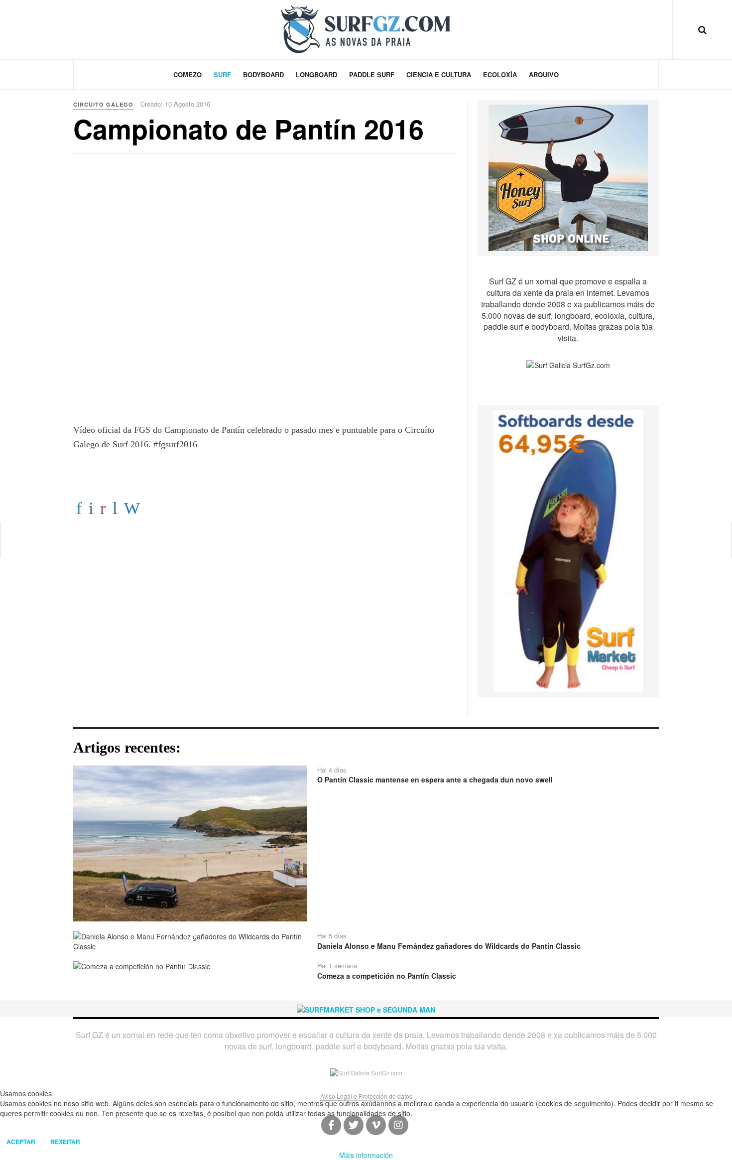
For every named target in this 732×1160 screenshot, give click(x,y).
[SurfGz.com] (366, 29)
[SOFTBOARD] (568, 550)
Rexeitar (65, 1141)
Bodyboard (263, 74)
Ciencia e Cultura (438, 74)
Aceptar (20, 1141)
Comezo (187, 74)
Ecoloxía (500, 74)
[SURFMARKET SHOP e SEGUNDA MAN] (366, 1009)
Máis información (366, 1155)
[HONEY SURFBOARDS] (568, 177)
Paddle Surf (371, 74)
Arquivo (544, 74)
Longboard (316, 74)
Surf (222, 74)
